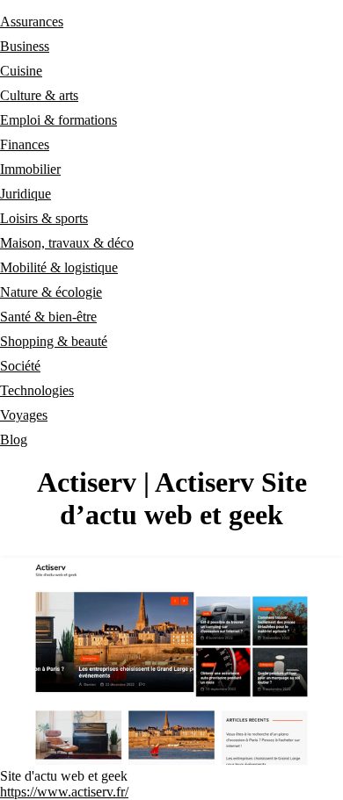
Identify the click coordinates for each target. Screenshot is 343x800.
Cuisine (21, 70)
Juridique (25, 193)
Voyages (23, 414)
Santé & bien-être (48, 316)
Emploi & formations (58, 119)
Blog (13, 439)
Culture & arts (39, 95)
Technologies (37, 390)
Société (20, 365)
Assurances (31, 21)
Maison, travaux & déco (67, 242)
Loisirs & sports (44, 218)
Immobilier (30, 169)
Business (24, 46)
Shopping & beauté (53, 341)
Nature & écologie (51, 292)
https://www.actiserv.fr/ (64, 791)
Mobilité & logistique (59, 267)
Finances (24, 144)
